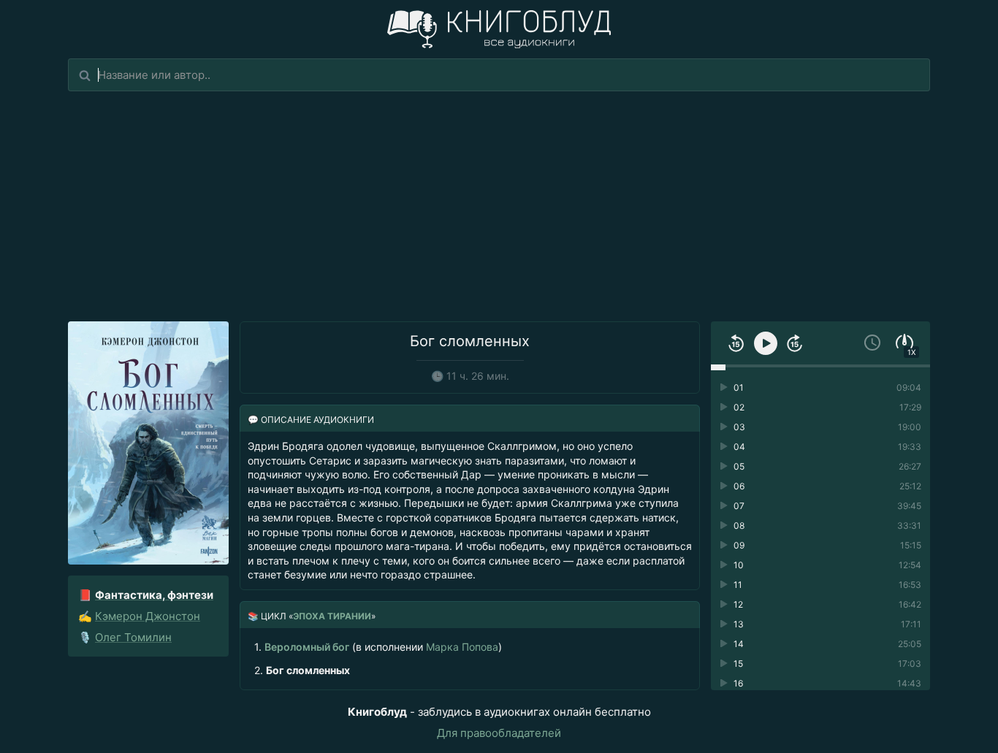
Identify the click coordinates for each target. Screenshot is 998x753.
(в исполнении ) (378, 647)
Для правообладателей (499, 733)
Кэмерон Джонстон (147, 616)
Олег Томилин (133, 637)
